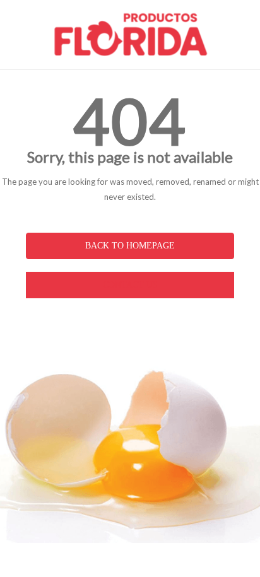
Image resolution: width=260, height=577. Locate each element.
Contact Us (130, 284)
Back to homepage (130, 245)
